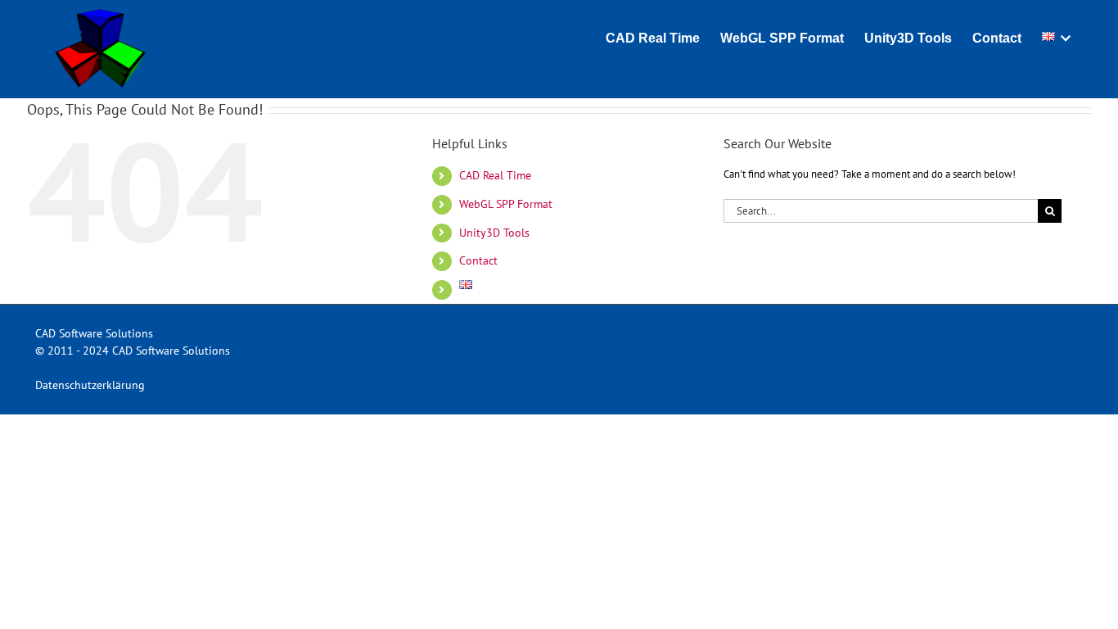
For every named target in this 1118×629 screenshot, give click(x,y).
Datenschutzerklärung (90, 385)
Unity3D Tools (494, 232)
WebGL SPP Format (505, 204)
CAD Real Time (495, 175)
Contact (478, 260)
